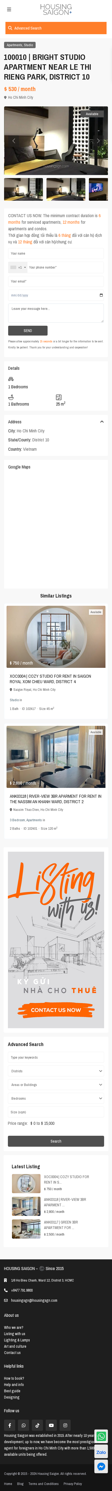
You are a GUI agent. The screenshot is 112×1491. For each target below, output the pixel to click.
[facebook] (9, 1425)
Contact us (12, 1352)
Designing (12, 1397)
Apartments (14, 45)
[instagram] (65, 1425)
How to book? (14, 1378)
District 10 (40, 440)
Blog (20, 1483)
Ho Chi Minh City (20, 97)
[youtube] (51, 1425)
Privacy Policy (73, 1483)
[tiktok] (37, 1425)
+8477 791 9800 (22, 1290)
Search (56, 1141)
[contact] (101, 1466)
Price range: (18, 1123)
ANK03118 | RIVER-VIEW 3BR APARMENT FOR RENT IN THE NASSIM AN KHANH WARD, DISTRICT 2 (55, 799)
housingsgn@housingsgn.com (34, 1300)
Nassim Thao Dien (26, 809)
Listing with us (14, 1333)
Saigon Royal (22, 689)
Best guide (12, 1390)
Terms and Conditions (43, 1483)
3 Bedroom (17, 820)
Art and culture (15, 1346)
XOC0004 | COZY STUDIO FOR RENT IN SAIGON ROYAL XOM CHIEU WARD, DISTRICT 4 (50, 679)
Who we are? (13, 1327)
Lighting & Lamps (17, 1340)
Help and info (14, 1384)
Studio (28, 45)
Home (8, 1483)
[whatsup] (23, 1425)
